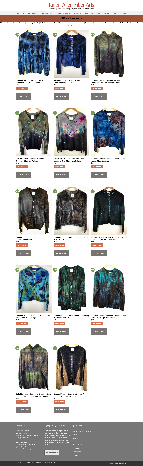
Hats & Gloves (45, 23)
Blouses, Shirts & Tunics (9, 23)
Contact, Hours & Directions (82, 431)
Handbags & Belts (32, 23)
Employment (77, 452)
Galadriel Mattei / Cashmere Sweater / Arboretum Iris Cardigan (69, 81)
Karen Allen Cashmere (62, 13)
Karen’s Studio (77, 445)
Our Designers (47, 13)
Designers (76, 438)
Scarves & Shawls (91, 23)
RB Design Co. (122, 463)
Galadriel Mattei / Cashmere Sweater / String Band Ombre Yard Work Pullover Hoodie (33, 395)
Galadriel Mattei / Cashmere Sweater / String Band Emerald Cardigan (71, 317)
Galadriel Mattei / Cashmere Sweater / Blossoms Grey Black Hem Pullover (69, 160)
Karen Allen (76, 448)
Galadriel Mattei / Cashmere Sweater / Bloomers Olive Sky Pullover (31, 160)
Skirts (101, 23)
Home (18, 13)
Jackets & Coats (57, 23)
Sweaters (108, 23)
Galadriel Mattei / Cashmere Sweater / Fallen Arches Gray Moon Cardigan (33, 238)
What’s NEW (78, 13)
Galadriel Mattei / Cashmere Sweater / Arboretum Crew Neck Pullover (31, 81)
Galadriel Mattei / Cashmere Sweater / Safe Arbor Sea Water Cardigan (33, 317)
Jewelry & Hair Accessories (74, 23)
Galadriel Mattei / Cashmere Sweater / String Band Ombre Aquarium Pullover (108, 317)
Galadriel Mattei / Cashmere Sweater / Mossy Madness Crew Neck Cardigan (109, 238)
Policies (115, 13)
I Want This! (24, 96)
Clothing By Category (30, 13)
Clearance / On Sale (92, 13)
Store (74, 441)
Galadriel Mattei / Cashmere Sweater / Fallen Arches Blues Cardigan (109, 160)
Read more (22, 88)
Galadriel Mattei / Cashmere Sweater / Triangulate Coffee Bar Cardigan (69, 395)
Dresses (22, 23)
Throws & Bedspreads (121, 23)
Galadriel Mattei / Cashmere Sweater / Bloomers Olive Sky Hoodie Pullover (106, 81)
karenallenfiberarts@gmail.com (26, 449)
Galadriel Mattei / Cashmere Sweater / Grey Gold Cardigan (71, 238)
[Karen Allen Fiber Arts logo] (71, 5)
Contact (123, 13)
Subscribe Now (51, 452)
